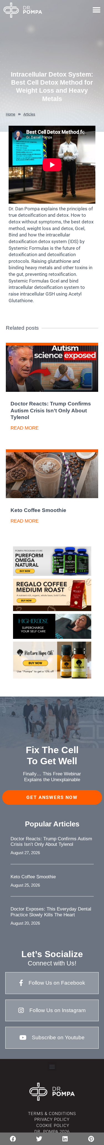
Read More (25, 428)
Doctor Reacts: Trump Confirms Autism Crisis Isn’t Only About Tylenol (51, 410)
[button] (96, 10)
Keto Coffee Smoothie (38, 510)
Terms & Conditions (52, 1113)
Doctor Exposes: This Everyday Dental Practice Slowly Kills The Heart (51, 911)
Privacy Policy (52, 1119)
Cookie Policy (52, 1125)
